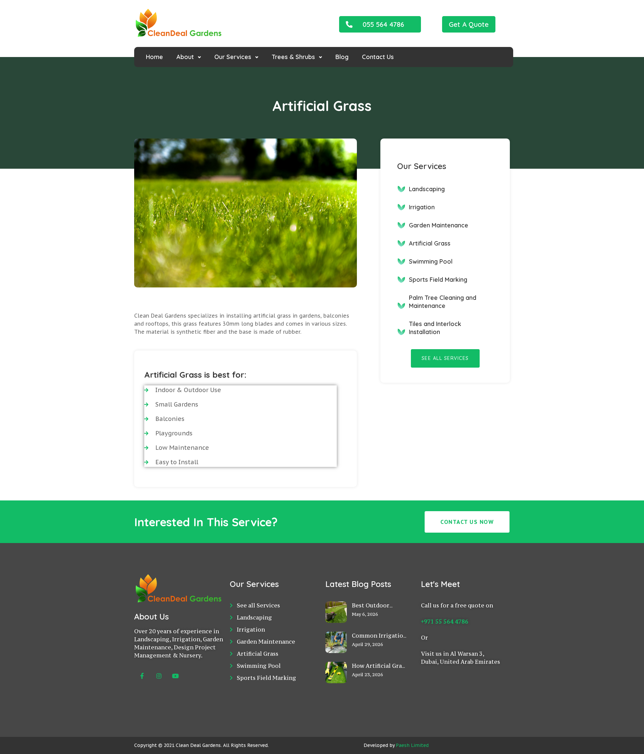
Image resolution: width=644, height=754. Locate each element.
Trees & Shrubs (293, 57)
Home (154, 57)
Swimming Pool (430, 261)
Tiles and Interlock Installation (435, 328)
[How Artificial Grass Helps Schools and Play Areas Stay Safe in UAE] (336, 688)
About (185, 57)
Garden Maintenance (438, 225)
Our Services (232, 57)
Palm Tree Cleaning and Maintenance (442, 302)
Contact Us (378, 57)
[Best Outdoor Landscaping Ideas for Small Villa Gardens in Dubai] (336, 627)
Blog (341, 57)
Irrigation (422, 207)
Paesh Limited (412, 745)
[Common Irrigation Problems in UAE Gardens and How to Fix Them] (336, 657)
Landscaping (427, 189)
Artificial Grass (429, 243)
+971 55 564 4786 (444, 621)
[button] (380, 24)
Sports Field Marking (438, 279)
